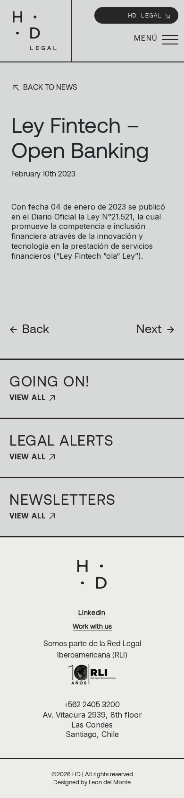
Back (29, 328)
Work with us (92, 626)
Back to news (49, 87)
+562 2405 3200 (92, 704)
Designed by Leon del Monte (92, 782)
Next (155, 328)
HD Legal (145, 15)
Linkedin (92, 612)
